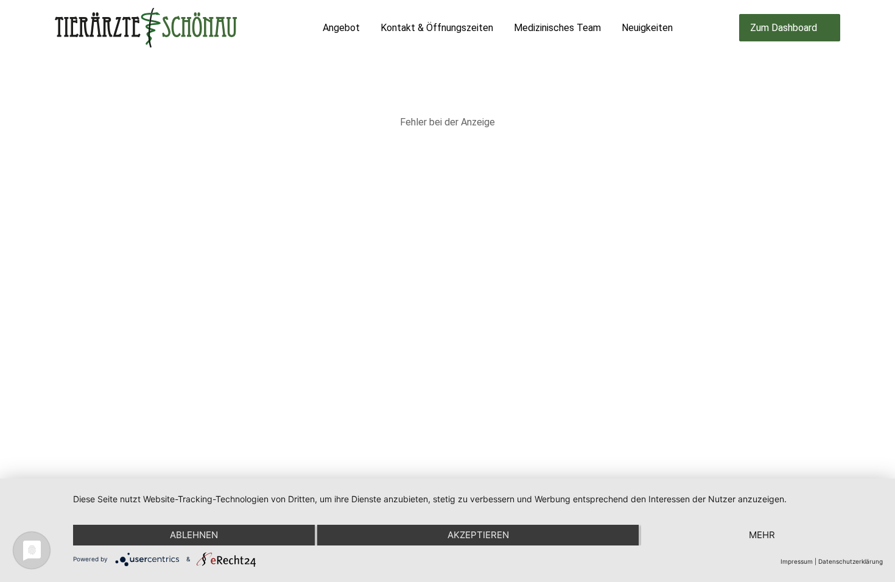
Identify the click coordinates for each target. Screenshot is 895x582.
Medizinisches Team (557, 27)
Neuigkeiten (647, 27)
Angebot (341, 27)
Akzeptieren (478, 535)
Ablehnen (194, 535)
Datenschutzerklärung (850, 561)
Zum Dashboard (783, 27)
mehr (762, 535)
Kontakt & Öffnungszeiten (437, 27)
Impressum (797, 561)
